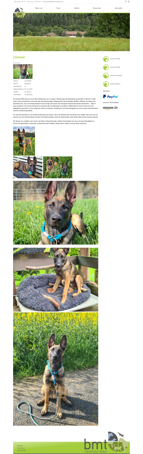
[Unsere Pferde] (111, 61)
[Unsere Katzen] (111, 86)
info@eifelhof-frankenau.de (55, 1)
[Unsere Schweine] (112, 78)
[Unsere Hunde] (111, 70)
